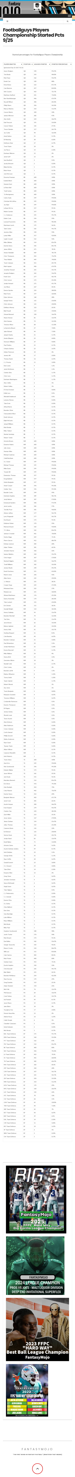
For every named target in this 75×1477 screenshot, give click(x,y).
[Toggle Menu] (69, 16)
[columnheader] (13, 64)
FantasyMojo (37, 1449)
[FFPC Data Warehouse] (37, 7)
